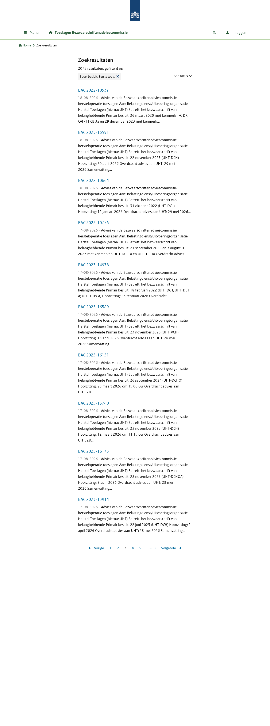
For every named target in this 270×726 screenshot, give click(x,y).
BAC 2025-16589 (93, 306)
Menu (34, 32)
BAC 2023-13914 (93, 499)
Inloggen (239, 32)
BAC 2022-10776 (93, 222)
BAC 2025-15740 (93, 403)
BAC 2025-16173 (93, 451)
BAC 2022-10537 (93, 90)
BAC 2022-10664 (93, 180)
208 (151, 548)
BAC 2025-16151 (93, 355)
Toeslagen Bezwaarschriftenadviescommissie (91, 32)
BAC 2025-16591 (93, 132)
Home (27, 45)
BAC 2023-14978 (93, 264)
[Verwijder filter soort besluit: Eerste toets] (117, 76)
